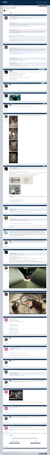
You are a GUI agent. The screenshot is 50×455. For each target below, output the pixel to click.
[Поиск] (46, 4)
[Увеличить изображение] (41, 402)
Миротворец (6, 44)
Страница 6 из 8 (18, 435)
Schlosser (6, 113)
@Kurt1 (10, 380)
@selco (10, 84)
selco (6, 69)
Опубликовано (11, 44)
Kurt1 (6, 205)
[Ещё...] (45, 44)
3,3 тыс (6, 119)
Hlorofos (6, 291)
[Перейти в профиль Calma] (6, 218)
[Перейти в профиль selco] (4, 10)
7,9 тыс (6, 50)
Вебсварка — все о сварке (6, 4)
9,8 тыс (6, 75)
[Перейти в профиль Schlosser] (6, 116)
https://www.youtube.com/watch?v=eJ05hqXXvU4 (14, 320)
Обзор (11, 4)
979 (6, 221)
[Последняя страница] (15, 13)
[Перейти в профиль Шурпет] (6, 95)
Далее (14, 435)
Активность (21, 4)
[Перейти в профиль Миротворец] (6, 17)
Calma (6, 215)
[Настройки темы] (46, 2)
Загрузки (18, 4)
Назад (5, 435)
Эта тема (44, 4)
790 (6, 352)
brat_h (6, 346)
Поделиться (39, 10)
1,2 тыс (6, 235)
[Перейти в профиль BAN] (6, 232)
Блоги (14, 4)
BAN (6, 229)
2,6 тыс (6, 211)
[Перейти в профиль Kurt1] (6, 208)
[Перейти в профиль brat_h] (6, 319)
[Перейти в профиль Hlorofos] (6, 85)
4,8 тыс (6, 297)
